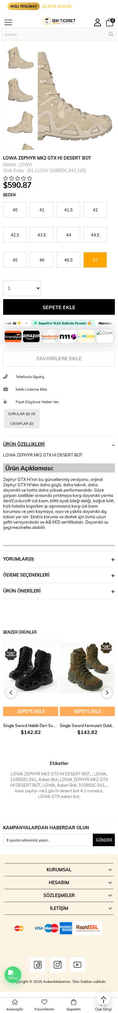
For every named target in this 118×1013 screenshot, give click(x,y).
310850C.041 (23, 779)
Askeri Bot (48, 779)
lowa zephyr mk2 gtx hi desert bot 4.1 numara (58, 791)
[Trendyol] (12, 336)
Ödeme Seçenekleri (26, 575)
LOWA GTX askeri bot (58, 796)
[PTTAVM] (86, 336)
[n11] (67, 336)
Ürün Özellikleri (24, 444)
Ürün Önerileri (22, 591)
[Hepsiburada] (49, 336)
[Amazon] (31, 336)
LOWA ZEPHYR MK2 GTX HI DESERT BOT (50, 774)
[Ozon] (105, 336)
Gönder (104, 839)
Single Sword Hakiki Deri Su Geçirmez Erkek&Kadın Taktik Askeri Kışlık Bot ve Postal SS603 (30, 725)
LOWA (100, 774)
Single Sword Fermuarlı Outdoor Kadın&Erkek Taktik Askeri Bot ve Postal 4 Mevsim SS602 (87, 725)
